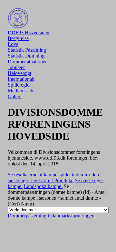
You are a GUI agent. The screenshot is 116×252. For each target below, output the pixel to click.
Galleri (15, 96)
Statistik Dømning (26, 55)
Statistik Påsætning (27, 50)
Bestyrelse (18, 38)
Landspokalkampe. (43, 186)
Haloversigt (19, 73)
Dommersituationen (28, 61)
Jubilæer (16, 67)
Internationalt (21, 79)
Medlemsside (21, 90)
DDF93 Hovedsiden (28, 32)
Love (13, 44)
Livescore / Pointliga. (51, 180)
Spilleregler (19, 85)
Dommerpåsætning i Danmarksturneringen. (52, 215)
